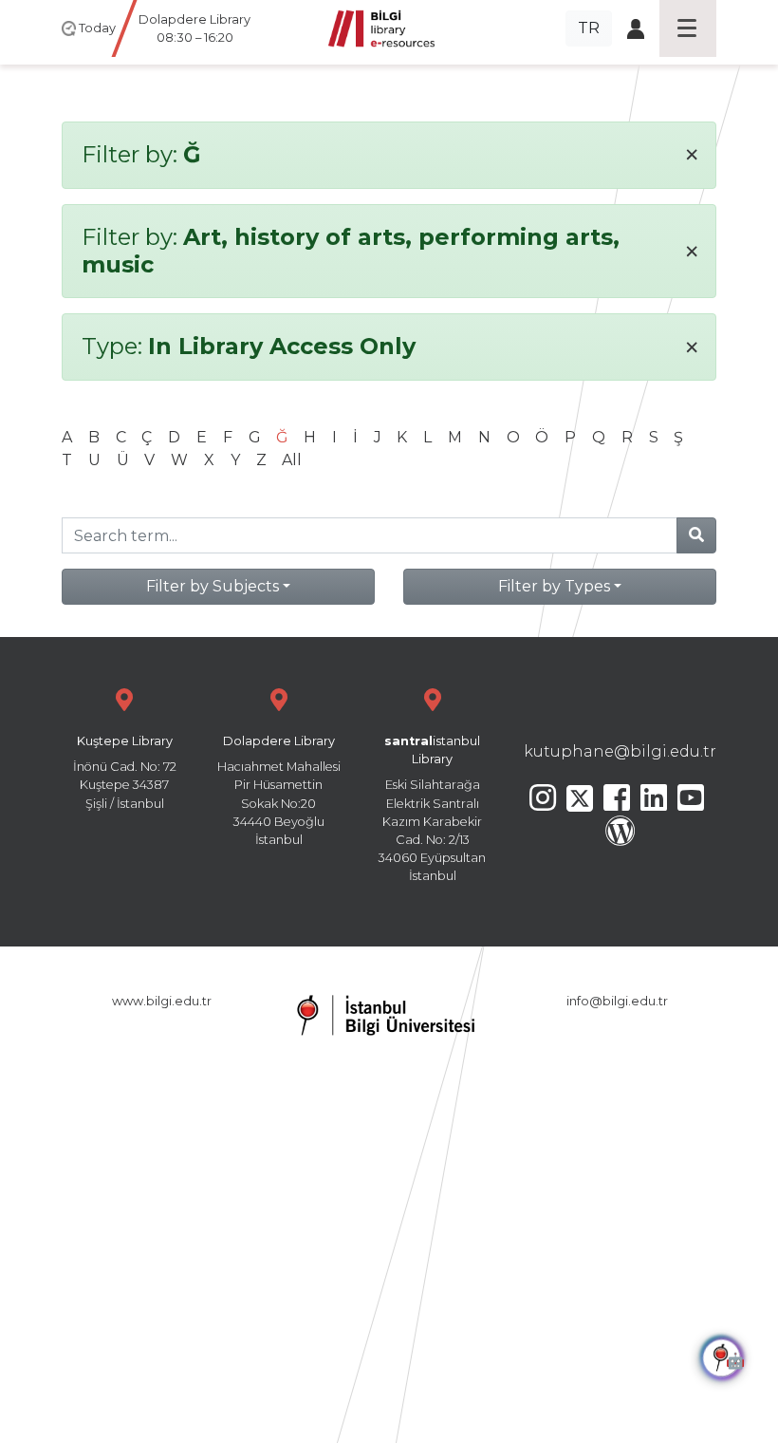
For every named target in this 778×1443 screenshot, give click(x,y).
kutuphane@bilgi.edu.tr (620, 751)
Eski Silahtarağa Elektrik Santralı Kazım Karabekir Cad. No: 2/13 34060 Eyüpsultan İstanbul (432, 808)
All (292, 460)
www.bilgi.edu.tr (162, 1001)
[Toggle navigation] (687, 28)
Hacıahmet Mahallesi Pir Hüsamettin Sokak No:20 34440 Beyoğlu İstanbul (279, 790)
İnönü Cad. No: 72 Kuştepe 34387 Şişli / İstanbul (124, 772)
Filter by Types (554, 586)
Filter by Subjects (212, 586)
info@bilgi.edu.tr (617, 1001)
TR (589, 28)
